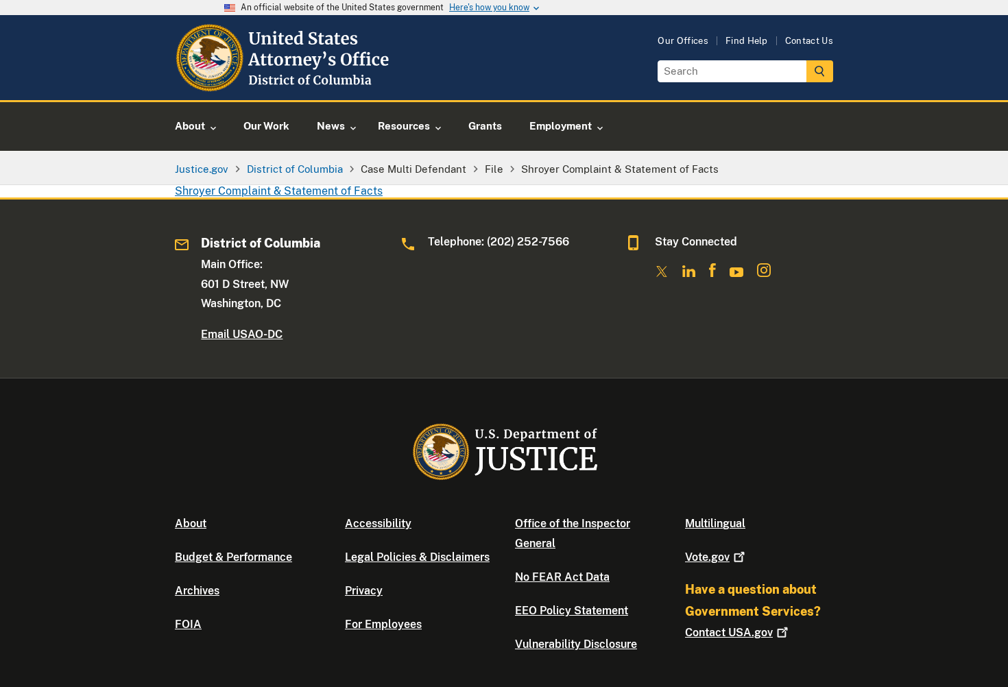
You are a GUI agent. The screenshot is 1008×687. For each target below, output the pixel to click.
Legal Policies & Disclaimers (417, 557)
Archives (197, 590)
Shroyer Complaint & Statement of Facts (279, 190)
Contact (729, 632)
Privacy (364, 590)
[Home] (284, 84)
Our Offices (683, 41)
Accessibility (378, 523)
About (190, 523)
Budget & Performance (233, 557)
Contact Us (809, 41)
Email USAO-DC (242, 334)
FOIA (188, 624)
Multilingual (715, 523)
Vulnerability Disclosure (576, 644)
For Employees (383, 624)
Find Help (746, 41)
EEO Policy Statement (571, 610)
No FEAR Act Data (562, 576)
